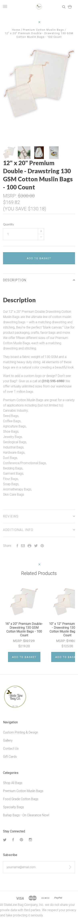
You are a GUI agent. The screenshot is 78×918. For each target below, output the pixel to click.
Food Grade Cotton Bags (20, 799)
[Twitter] (5, 840)
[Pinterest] (21, 840)
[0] (70, 6)
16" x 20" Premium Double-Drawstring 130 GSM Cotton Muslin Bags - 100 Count (24, 629)
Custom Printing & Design (20, 732)
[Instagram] (30, 840)
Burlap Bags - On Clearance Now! (26, 815)
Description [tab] (14, 280)
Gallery (8, 740)
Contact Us (11, 748)
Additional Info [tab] (18, 530)
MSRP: (10, 196)
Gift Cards (10, 757)
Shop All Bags (12, 783)
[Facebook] (13, 840)
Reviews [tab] (11, 516)
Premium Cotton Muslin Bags (23, 791)
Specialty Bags (13, 807)
